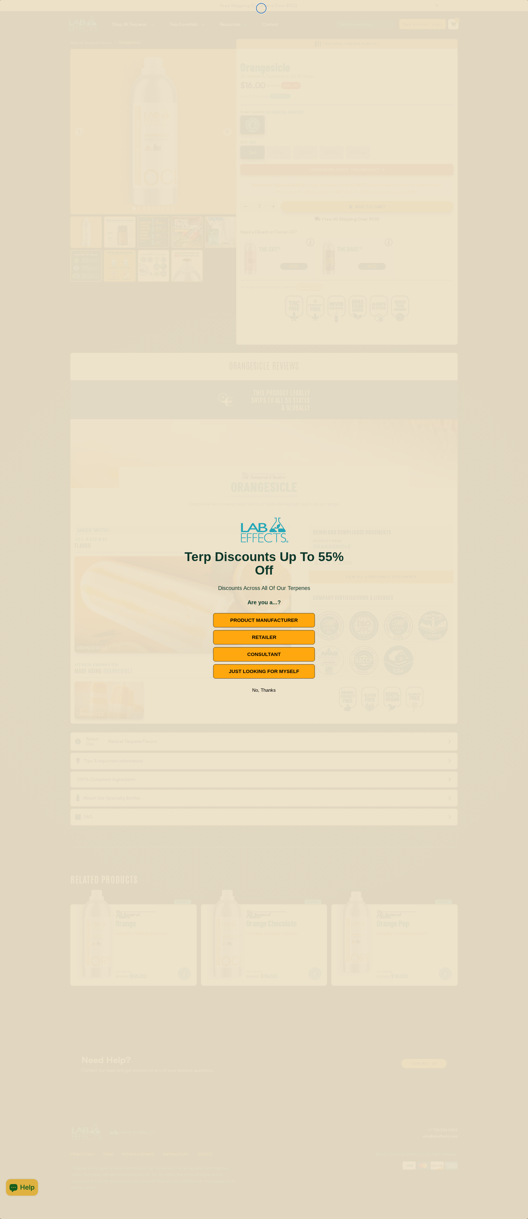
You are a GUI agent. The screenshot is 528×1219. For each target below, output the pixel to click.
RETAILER (264, 637)
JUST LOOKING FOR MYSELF (264, 671)
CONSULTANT (264, 654)
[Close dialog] (261, 8)
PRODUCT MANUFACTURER (264, 620)
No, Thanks (264, 690)
